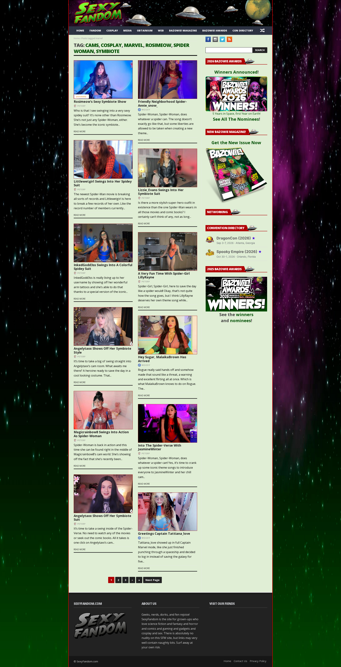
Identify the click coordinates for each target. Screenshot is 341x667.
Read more (79, 131)
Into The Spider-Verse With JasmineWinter (159, 447)
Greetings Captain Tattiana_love (164, 533)
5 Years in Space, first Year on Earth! (236, 114)
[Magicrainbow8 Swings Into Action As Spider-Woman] (103, 410)
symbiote (107, 51)
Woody (146, 109)
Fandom (95, 30)
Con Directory (242, 30)
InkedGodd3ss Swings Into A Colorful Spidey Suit (103, 267)
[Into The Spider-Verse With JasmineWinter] (167, 423)
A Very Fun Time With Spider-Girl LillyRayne (164, 275)
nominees (240, 320)
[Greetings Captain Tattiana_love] (167, 511)
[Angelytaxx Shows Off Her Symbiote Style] (103, 326)
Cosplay (112, 30)
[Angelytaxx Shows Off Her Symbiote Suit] (103, 493)
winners (244, 314)
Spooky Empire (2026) (239, 251)
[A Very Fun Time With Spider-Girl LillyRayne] (167, 251)
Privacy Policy (258, 661)
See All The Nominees (236, 119)
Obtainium (145, 30)
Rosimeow (158, 45)
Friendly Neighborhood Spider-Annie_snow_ (162, 103)
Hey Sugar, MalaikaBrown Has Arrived (162, 359)
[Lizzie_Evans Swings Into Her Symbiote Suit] (167, 168)
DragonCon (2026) (235, 238)
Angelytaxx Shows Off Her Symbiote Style (102, 350)
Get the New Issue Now (236, 142)
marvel (133, 45)
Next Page (152, 580)
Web (161, 30)
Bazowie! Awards (214, 30)
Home (80, 30)
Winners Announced (236, 72)
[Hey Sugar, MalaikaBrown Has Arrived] (167, 335)
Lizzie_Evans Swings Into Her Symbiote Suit (161, 192)
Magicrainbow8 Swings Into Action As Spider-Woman (101, 434)
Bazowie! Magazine (183, 30)
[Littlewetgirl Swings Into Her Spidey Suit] (103, 159)
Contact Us (240, 661)
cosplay (111, 45)
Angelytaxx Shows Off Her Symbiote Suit (102, 518)
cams (92, 45)
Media (127, 30)
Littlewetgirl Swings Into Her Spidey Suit (103, 183)
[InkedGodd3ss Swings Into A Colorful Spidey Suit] (103, 243)
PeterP (81, 106)
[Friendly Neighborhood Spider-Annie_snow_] (167, 79)
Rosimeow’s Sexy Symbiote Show (100, 101)
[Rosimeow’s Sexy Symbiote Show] (103, 79)
